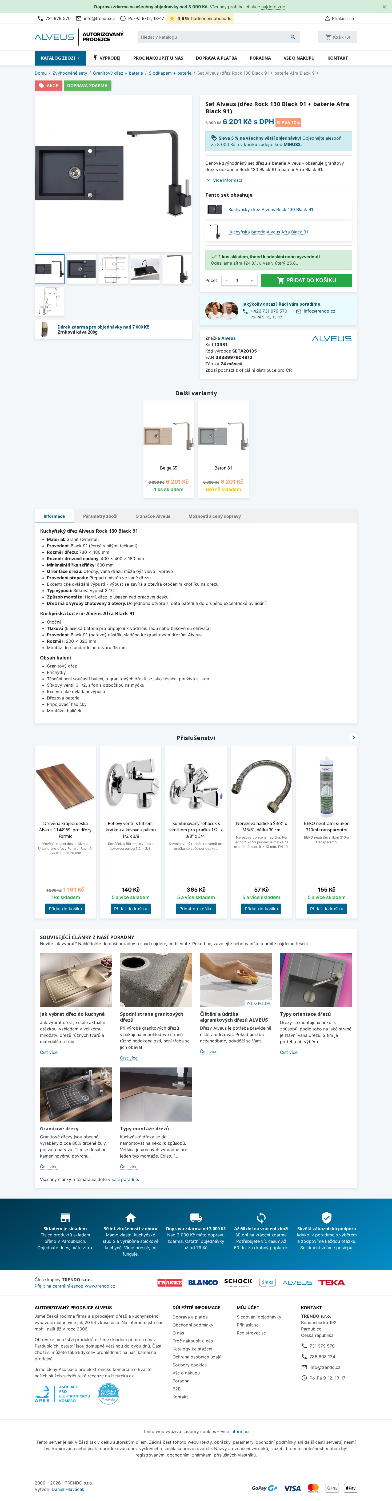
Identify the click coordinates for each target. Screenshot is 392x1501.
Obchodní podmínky (193, 1325)
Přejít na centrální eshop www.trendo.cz (75, 1286)
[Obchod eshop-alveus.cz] (297, 1283)
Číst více (49, 1052)
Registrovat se (251, 1333)
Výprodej (106, 58)
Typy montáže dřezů (144, 1128)
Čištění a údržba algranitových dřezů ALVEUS (234, 1017)
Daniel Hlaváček (68, 1489)
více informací (235, 1431)
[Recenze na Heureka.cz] (108, 1396)
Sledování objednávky (259, 1317)
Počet (211, 280)
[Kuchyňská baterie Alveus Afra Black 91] (214, 231)
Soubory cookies (190, 1365)
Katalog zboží (58, 58)
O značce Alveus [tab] (152, 516)
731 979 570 (54, 18)
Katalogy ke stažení (192, 1349)
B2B (177, 1388)
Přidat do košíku (306, 280)
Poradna (260, 58)
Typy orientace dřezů (305, 1014)
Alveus (228, 338)
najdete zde (273, 6)
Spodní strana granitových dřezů (151, 1017)
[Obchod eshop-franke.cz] (169, 1283)
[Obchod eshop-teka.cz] (331, 1282)
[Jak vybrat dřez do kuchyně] (76, 980)
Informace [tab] (54, 516)
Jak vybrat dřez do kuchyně (72, 1014)
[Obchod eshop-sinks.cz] (267, 1283)
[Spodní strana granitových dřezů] (156, 980)
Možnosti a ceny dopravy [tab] (215, 516)
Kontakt (337, 58)
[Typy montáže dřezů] (156, 1094)
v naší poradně (123, 1179)
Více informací (227, 180)
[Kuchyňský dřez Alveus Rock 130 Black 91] (214, 209)
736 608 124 (322, 1356)
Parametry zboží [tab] (100, 516)
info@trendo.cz (95, 18)
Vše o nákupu (299, 58)
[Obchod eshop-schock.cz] (238, 1283)
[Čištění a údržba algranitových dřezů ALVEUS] (236, 980)
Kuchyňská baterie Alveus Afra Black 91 (268, 231)
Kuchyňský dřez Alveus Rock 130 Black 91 (271, 209)
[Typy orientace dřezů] (316, 980)
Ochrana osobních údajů (197, 1357)
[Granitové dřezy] (76, 1094)
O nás (178, 1333)
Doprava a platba (216, 58)
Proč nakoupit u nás (158, 58)
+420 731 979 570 (268, 311)
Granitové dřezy (59, 1128)
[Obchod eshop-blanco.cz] (203, 1282)
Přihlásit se (248, 1325)
